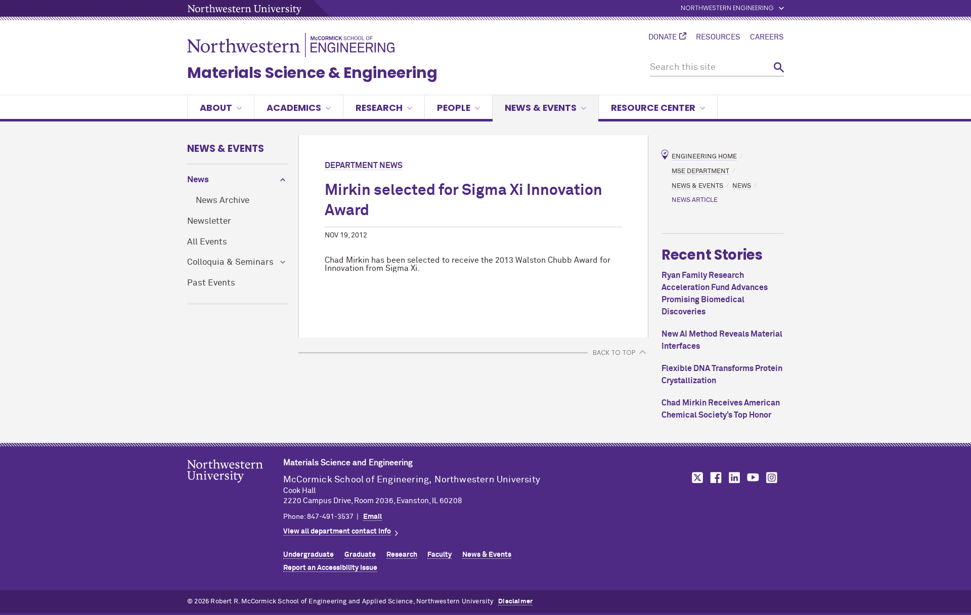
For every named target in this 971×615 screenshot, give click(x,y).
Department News (364, 165)
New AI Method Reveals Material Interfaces (721, 340)
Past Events (211, 283)
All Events (207, 242)
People (453, 107)
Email (372, 516)
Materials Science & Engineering (312, 73)
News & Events (541, 107)
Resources (718, 37)
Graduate (360, 554)
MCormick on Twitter (695, 477)
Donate (662, 37)
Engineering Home (704, 156)
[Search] (779, 67)
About (216, 107)
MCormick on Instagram (772, 477)
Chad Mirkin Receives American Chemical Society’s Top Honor (720, 409)
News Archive (222, 200)
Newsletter (209, 221)
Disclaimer (515, 601)
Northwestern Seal (235, 487)
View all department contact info (337, 531)
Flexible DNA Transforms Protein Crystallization (721, 374)
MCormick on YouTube (753, 477)
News (198, 180)
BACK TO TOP (614, 352)
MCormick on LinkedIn (733, 477)
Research (379, 107)
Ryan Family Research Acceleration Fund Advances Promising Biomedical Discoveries (714, 293)
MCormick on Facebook (714, 477)
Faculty (439, 554)
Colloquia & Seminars (230, 262)
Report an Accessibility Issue (330, 567)
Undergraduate (308, 554)
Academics (294, 107)
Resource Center (653, 107)
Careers (767, 37)
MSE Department (700, 171)
